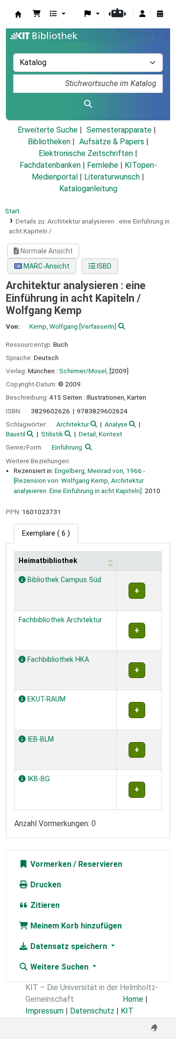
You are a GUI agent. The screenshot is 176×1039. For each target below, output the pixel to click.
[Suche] (88, 104)
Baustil (15, 434)
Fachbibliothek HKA (57, 659)
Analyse (116, 424)
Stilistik (52, 434)
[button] (36, 14)
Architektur (72, 424)
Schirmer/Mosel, (83, 371)
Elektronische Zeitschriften (86, 153)
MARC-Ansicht (45, 266)
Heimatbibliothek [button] (48, 561)
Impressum (44, 1011)
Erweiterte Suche (48, 130)
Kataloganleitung (88, 188)
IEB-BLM (39, 739)
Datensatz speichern (68, 946)
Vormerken (49, 864)
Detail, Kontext (100, 434)
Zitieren (44, 905)
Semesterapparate (119, 130)
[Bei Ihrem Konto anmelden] (142, 14)
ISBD (103, 266)
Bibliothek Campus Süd (63, 580)
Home (133, 999)
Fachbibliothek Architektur (60, 620)
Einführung (67, 447)
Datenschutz (92, 1011)
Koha (18, 14)
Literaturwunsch (112, 176)
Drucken (44, 884)
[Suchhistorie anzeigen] (160, 14)
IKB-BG (37, 779)
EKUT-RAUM (45, 699)
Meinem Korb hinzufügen (75, 925)
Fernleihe (102, 165)
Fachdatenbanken (50, 165)
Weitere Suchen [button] (59, 966)
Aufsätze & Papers (111, 141)
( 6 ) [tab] (46, 533)
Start (12, 211)
